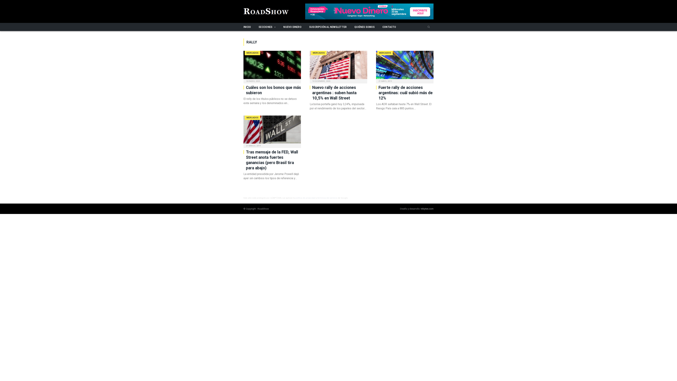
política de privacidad (305, 198)
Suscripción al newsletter (328, 27)
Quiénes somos (364, 27)
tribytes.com (427, 208)
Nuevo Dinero (292, 27)
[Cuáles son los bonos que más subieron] (272, 66)
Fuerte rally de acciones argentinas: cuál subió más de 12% (406, 93)
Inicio (247, 27)
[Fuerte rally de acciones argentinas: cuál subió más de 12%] (405, 66)
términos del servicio (327, 198)
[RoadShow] (266, 11)
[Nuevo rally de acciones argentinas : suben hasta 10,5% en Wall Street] (338, 66)
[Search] (429, 27)
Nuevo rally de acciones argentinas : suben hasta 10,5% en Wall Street (334, 93)
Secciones (265, 27)
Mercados (252, 53)
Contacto (389, 27)
